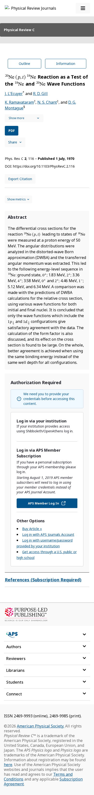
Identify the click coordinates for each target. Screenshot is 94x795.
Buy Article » (32, 528)
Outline (24, 63)
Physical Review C (19, 29)
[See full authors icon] (24, 118)
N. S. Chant (47, 102)
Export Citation (20, 179)
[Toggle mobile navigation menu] (83, 8)
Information (65, 63)
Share (12, 142)
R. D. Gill (40, 93)
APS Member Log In (43, 503)
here (8, 764)
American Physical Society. (40, 726)
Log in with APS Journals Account (48, 534)
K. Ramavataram (19, 102)
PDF (11, 130)
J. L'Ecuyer (14, 93)
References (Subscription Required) (43, 580)
